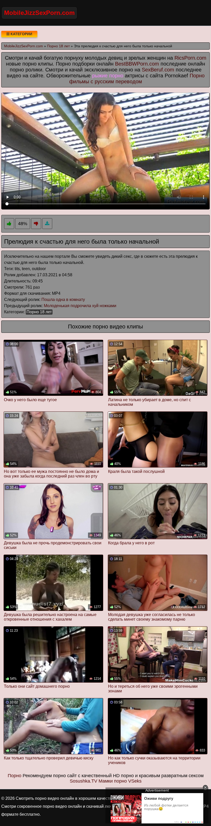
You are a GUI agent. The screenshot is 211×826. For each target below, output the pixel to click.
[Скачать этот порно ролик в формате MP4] (47, 224)
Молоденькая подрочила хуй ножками (80, 306)
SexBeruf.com (158, 69)
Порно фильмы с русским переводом (137, 78)
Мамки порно (113, 781)
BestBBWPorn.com (137, 64)
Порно (14, 775)
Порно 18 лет (39, 312)
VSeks (135, 781)
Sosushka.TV (83, 781)
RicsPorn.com (190, 58)
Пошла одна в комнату (63, 299)
